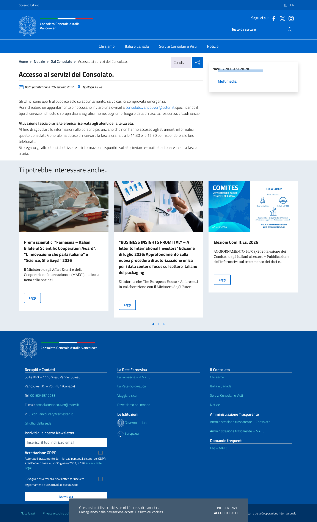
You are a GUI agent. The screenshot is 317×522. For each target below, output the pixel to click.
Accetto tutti (226, 512)
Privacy (90, 463)
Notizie (39, 61)
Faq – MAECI (219, 448)
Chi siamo (217, 377)
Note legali (28, 513)
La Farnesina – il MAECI (134, 377)
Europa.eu (131, 433)
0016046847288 (42, 395)
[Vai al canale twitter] (281, 18)
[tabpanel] (63, 250)
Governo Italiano (29, 5)
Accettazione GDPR (40, 453)
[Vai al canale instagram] (290, 18)
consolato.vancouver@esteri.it (150, 107)
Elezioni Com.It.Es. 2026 (236, 242)
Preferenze (227, 507)
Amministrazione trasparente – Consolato (240, 421)
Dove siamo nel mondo (133, 404)
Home (23, 61)
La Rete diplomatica (131, 386)
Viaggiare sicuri (127, 395)
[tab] (153, 324)
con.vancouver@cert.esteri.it (52, 414)
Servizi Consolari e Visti (226, 395)
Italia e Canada (220, 386)
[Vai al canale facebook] (272, 18)
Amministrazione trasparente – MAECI (237, 431)
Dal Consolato (61, 61)
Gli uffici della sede (38, 423)
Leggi (35, 297)
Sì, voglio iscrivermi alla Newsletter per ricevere (54, 478)
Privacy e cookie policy (58, 513)
